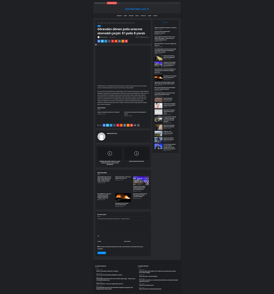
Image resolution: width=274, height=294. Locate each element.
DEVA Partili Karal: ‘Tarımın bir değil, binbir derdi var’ (123, 177)
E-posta (99, 241)
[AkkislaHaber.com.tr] (137, 9)
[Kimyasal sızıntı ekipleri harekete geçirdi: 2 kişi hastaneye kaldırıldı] (141, 180)
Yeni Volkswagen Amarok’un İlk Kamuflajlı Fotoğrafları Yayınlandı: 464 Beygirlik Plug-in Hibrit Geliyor (165, 50)
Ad (98, 236)
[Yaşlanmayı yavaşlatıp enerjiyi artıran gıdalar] (158, 105)
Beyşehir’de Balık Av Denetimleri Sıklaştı (168, 138)
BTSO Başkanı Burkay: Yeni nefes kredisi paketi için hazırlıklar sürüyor (165, 93)
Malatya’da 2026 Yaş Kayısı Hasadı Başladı (169, 56)
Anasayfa (119, 15)
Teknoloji (143, 15)
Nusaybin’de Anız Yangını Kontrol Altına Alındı (121, 204)
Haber (125, 15)
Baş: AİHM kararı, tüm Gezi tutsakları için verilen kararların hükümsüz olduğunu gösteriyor (104, 196)
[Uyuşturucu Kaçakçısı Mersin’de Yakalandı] (158, 127)
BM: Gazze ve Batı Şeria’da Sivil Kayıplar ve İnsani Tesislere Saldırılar (140, 195)
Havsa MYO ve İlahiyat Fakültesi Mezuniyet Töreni (169, 111)
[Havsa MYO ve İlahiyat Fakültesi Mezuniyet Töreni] (158, 112)
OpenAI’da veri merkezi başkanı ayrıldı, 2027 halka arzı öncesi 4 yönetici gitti (165, 83)
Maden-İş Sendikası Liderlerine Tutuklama (109, 112)
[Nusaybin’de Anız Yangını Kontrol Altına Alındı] (123, 197)
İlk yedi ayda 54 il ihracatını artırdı (167, 99)
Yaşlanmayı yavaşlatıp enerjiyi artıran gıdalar (169, 104)
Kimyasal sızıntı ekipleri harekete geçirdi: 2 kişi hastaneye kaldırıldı (139, 188)
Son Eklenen (165, 22)
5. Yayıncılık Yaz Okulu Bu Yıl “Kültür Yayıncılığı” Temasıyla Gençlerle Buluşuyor (169, 119)
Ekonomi (131, 15)
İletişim (155, 15)
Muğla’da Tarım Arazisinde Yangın (168, 132)
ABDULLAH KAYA (103, 37)
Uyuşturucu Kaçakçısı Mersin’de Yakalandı (169, 126)
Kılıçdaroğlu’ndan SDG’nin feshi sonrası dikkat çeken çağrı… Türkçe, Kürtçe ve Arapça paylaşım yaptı (139, 3)
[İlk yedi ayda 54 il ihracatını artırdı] (158, 100)
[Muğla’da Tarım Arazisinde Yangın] (158, 133)
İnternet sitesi (127, 241)
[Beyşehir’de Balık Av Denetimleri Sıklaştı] (158, 140)
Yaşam (149, 15)
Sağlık (137, 15)
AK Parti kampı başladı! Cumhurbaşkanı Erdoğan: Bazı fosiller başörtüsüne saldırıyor (169, 146)
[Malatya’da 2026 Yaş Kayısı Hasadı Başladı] (158, 58)
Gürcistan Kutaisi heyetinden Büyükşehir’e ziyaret (162, 32)
